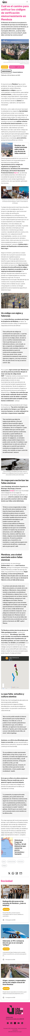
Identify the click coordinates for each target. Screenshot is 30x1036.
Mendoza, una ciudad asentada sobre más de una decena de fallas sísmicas (21, 149)
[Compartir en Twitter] (9, 873)
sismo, (4, 861)
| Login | (20, 1031)
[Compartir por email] (21, 873)
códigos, (4, 865)
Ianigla (12, 490)
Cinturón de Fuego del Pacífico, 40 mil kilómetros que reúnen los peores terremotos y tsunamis (20, 847)
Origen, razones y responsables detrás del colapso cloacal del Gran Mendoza (14, 982)
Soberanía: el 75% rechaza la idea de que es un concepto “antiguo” (13, 943)
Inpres (16, 173)
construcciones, (11, 861)
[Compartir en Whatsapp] (13, 873)
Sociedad (4, 67)
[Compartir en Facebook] (17, 873)
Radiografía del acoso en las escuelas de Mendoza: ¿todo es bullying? (14, 903)
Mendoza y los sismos (17, 67)
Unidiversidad (6, 71)
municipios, (20, 861)
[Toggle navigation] (27, 2)
